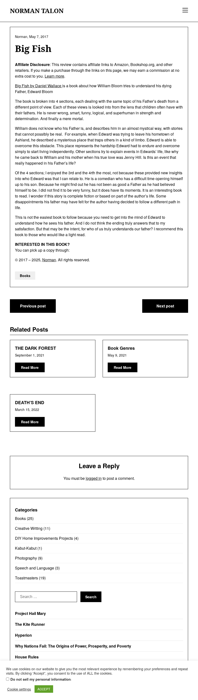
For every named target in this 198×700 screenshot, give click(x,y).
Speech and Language (34, 568)
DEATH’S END (29, 402)
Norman (49, 259)
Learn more (54, 76)
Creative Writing (28, 528)
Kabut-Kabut (25, 548)
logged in (94, 478)
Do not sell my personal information (40, 679)
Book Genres (121, 348)
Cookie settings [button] (19, 689)
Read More (30, 367)
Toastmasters (26, 578)
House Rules (27, 657)
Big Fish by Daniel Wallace (38, 85)
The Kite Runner (30, 624)
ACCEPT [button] (43, 689)
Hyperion (23, 635)
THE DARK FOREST (35, 348)
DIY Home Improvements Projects (44, 538)
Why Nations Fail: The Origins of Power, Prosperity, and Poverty (73, 646)
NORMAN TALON (37, 11)
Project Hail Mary (30, 613)
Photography (26, 558)
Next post (165, 306)
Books (25, 275)
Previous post (33, 306)
